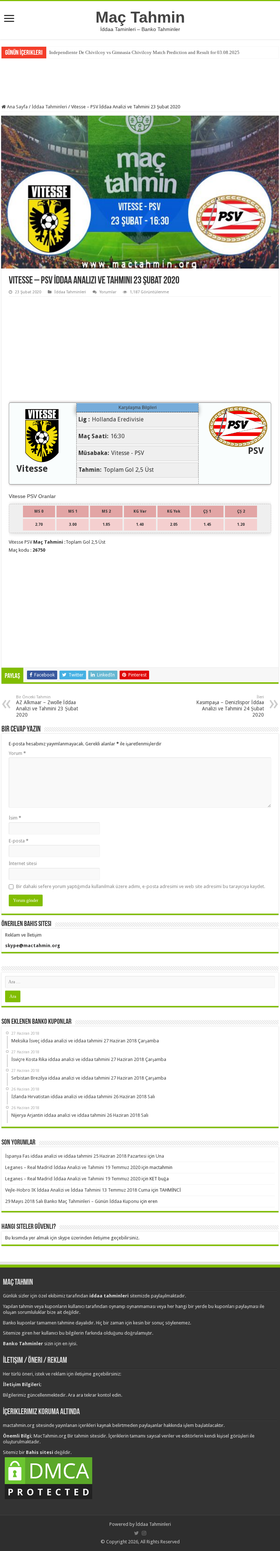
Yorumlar (108, 292)
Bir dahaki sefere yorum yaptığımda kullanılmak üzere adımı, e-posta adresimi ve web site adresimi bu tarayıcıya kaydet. (140, 886)
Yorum (17, 753)
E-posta (18, 841)
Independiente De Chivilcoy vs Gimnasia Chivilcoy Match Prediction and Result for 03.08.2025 (144, 52)
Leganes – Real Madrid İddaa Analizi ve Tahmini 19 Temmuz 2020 (72, 1167)
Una (160, 1156)
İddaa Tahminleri (49, 106)
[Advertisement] (140, 80)
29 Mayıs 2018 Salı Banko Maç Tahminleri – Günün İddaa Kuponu (72, 1201)
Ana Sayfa (17, 106)
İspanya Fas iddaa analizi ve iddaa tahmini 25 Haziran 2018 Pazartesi (76, 1156)
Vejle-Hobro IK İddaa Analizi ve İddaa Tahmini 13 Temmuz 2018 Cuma (77, 1190)
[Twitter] (136, 1533)
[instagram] (144, 1533)
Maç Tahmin (140, 17)
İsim (15, 818)
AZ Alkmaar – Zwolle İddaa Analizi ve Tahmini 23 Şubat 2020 (47, 706)
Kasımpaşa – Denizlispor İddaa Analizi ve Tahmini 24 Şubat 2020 (230, 706)
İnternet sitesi (23, 863)
